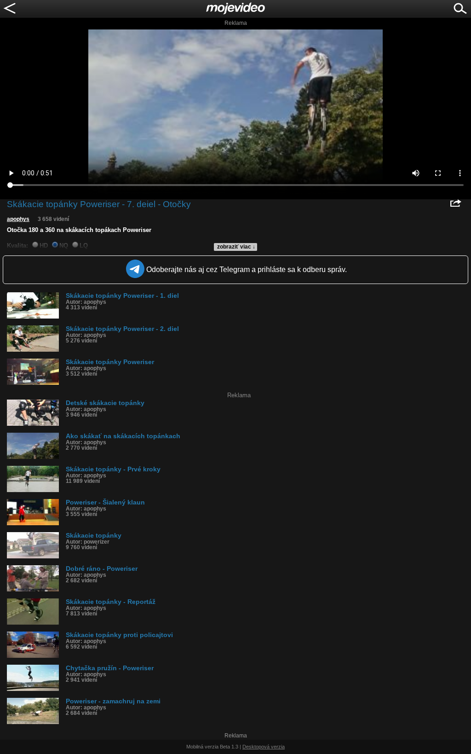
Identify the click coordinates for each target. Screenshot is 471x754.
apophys (18, 219)
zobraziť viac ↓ (236, 247)
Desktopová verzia (263, 746)
